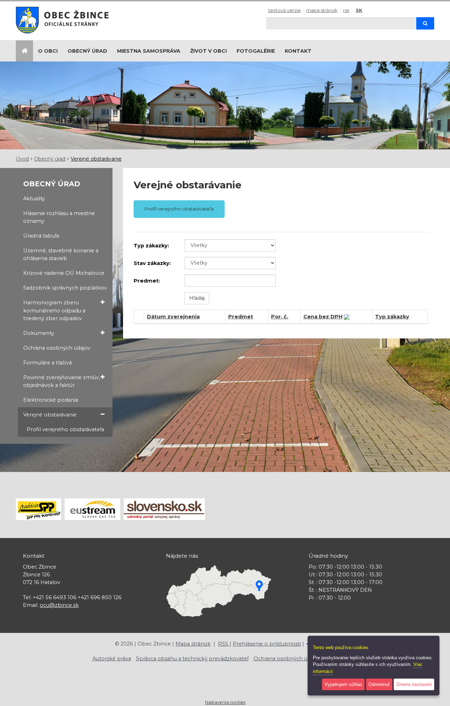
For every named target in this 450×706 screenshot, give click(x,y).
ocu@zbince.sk (59, 605)
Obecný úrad (87, 51)
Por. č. (279, 316)
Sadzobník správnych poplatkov (65, 288)
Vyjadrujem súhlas (343, 684)
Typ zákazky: (151, 245)
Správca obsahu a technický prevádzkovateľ (192, 658)
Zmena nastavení (414, 684)
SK (359, 10)
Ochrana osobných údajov (56, 348)
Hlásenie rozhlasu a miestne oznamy (59, 217)
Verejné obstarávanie (96, 159)
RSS (346, 10)
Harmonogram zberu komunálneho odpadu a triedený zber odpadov (54, 310)
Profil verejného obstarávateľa (65, 429)
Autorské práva (111, 658)
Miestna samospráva (148, 51)
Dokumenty (38, 333)
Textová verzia (284, 10)
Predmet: (147, 281)
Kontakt (298, 51)
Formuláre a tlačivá (47, 363)
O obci (48, 51)
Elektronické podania (50, 400)
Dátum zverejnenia (173, 316)
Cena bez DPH (322, 316)
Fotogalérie (256, 51)
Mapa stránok (322, 10)
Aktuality (34, 198)
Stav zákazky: (152, 263)
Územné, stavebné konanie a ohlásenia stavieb (60, 254)
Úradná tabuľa (41, 236)
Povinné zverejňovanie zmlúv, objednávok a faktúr (61, 381)
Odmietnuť (379, 684)
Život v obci (208, 51)
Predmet (240, 316)
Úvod (22, 159)
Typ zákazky (392, 316)
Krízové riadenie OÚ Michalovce (63, 273)
